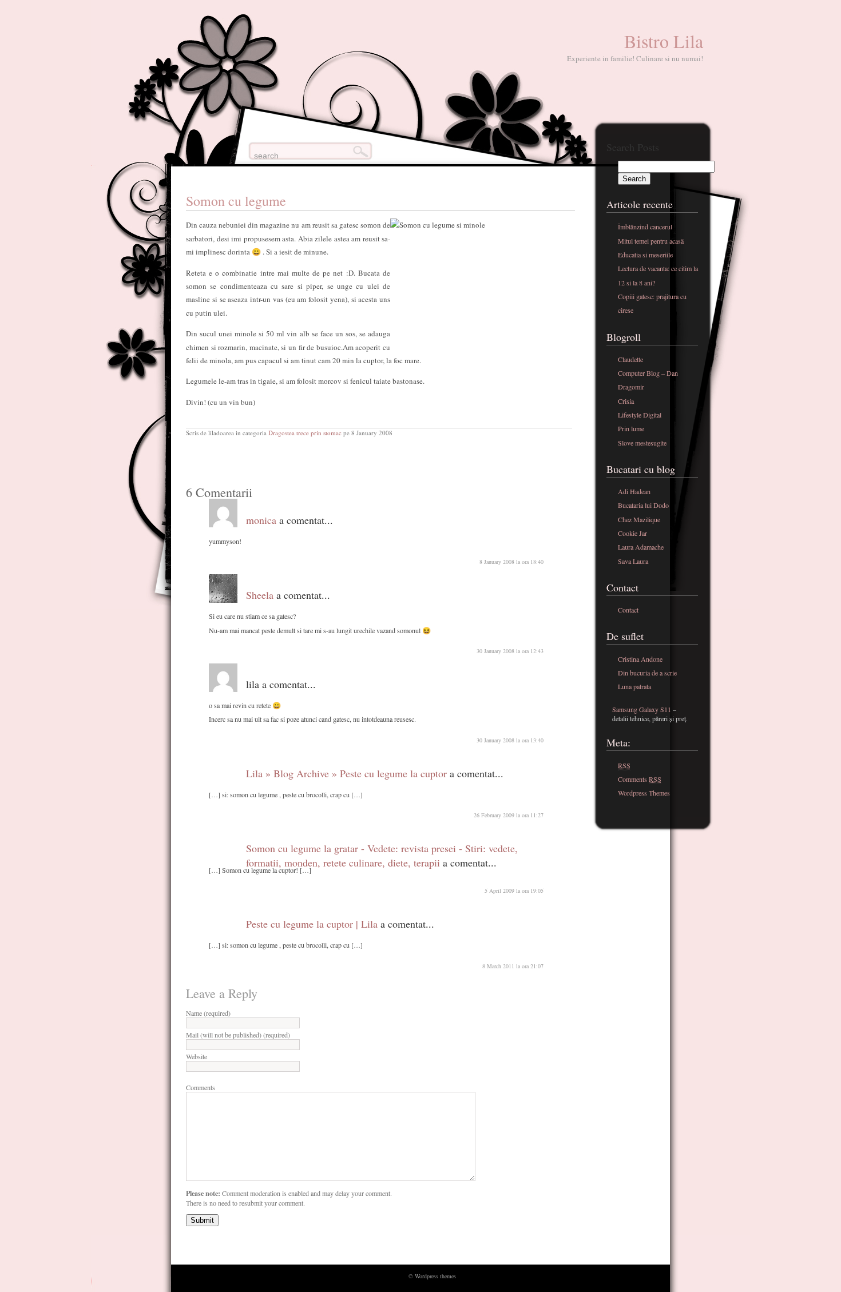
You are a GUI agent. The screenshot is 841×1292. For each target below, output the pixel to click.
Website (196, 1056)
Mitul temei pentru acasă (651, 240)
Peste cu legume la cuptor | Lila (312, 924)
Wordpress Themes (644, 792)
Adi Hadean (634, 491)
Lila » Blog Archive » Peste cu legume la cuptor (346, 773)
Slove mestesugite (642, 442)
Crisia (626, 401)
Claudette (630, 359)
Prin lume (631, 428)
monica (261, 520)
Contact (628, 609)
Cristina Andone (640, 658)
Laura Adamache (641, 546)
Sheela (259, 595)
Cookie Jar (632, 533)
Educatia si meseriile (645, 254)
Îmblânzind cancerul (645, 226)
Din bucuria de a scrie (647, 672)
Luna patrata (634, 686)
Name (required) (208, 1012)
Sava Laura (633, 561)
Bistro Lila (663, 41)
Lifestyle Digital (639, 414)
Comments (200, 1087)
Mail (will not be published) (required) (238, 1034)
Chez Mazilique (639, 519)
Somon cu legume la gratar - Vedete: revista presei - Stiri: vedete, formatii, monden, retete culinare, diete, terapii (382, 855)
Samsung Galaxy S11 (641, 709)
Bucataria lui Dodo (643, 505)
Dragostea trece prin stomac (305, 432)
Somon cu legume (236, 201)
